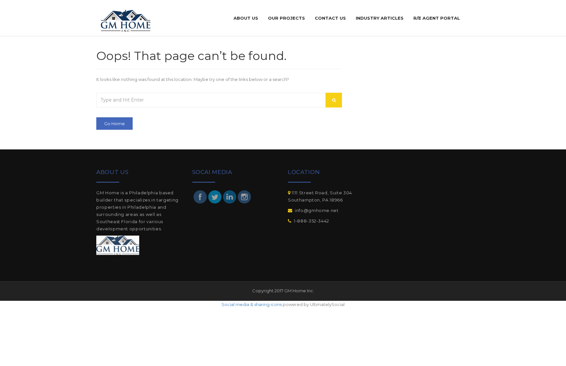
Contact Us (330, 18)
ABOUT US (246, 18)
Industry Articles (380, 18)
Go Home (114, 123)
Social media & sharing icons (251, 304)
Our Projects (286, 18)
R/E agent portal (436, 18)
